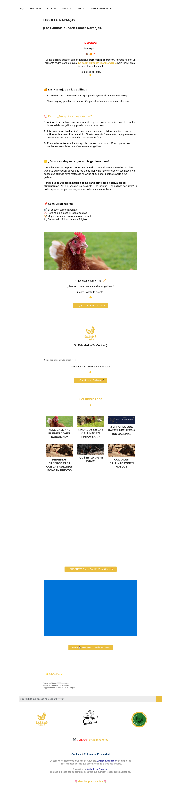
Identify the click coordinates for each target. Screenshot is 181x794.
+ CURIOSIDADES (90, 399)
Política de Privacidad (97, 754)
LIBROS (80, 8)
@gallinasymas (98, 739)
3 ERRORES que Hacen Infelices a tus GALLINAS (121, 430)
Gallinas (65, 685)
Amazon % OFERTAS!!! (101, 8)
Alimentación (55, 685)
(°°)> (22, 8)
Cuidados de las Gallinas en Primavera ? (90, 433)
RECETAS (51, 8)
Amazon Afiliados (106, 761)
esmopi (66, 683)
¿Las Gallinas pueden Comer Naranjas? (72, 28)
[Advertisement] (91, 608)
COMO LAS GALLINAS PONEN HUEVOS (121, 463)
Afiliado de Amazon (97, 769)
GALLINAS (35, 8)
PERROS (66, 8)
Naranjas (71, 688)
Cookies (76, 754)
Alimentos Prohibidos (57, 688)
